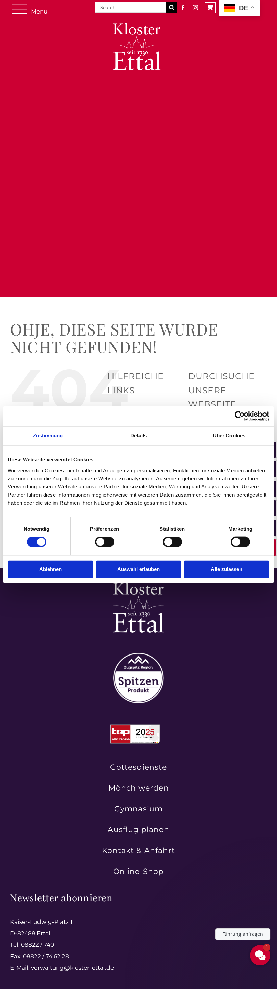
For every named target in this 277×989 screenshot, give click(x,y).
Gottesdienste (138, 767)
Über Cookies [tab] (229, 435)
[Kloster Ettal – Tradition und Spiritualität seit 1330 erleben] (138, 584)
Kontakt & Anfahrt (138, 850)
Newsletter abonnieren (61, 897)
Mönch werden (138, 788)
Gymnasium (138, 808)
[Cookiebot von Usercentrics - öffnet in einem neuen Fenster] (239, 416)
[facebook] (183, 7)
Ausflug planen (138, 829)
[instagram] (195, 7)
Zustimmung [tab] (48, 435)
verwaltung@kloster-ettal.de (72, 967)
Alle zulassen (226, 569)
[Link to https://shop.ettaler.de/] (210, 7)
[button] (219, 911)
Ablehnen (50, 569)
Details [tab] (138, 435)
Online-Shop (138, 871)
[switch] (104, 542)
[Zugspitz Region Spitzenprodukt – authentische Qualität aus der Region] (138, 655)
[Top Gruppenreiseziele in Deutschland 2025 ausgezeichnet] (135, 726)
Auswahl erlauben (138, 569)
